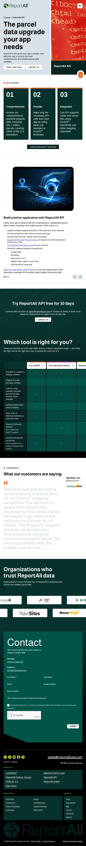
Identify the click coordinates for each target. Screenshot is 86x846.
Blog (67, 806)
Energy (36, 799)
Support (69, 817)
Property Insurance (40, 806)
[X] (10, 757)
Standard (10, 240)
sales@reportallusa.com (39, 311)
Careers (69, 810)
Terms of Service (49, 841)
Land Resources (39, 803)
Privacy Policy (36, 841)
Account (6, 762)
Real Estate (10, 799)
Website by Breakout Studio (72, 841)
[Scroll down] (80, 74)
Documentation (13, 245)
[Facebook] (18, 757)
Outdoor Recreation (13, 806)
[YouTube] (14, 757)
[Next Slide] (80, 277)
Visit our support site (15, 662)
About (68, 799)
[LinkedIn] (5, 757)
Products (7, 17)
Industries (9, 793)
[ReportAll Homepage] (16, 5)
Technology (10, 810)
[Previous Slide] (75, 277)
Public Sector (38, 810)
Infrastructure (10, 803)
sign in (33, 270)
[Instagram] (23, 757)
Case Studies (70, 803)
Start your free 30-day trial (15, 270)
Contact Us (70, 813)
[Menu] (79, 5)
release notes (28, 245)
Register (14, 762)
